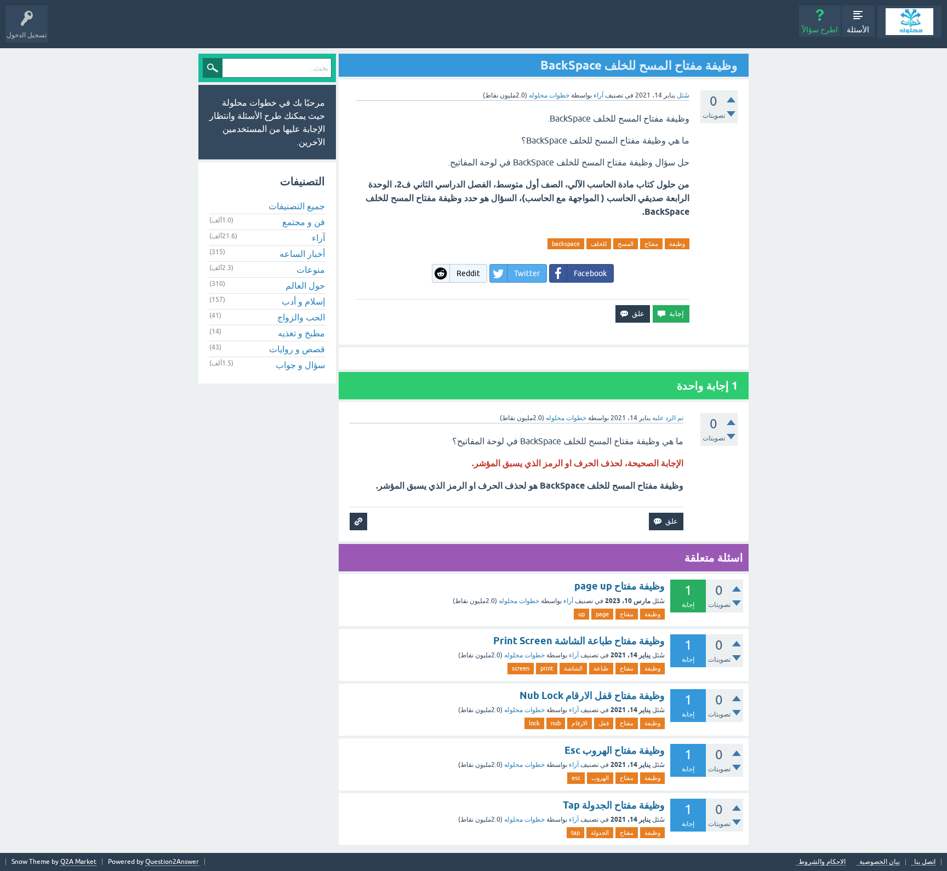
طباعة (601, 668)
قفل (603, 723)
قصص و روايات (297, 349)
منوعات (310, 269)
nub (556, 723)
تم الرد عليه (667, 418)
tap (575, 832)
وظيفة (677, 243)
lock (534, 723)
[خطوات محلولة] (909, 21)
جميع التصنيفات (297, 206)
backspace (566, 243)
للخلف (599, 243)
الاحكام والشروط (822, 862)
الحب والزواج (301, 317)
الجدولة (600, 832)
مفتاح (651, 243)
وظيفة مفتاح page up (619, 586)
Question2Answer (172, 862)
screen (520, 668)
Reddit (468, 273)
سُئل (683, 95)
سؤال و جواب (300, 365)
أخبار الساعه (302, 254)
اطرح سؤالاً (820, 29)
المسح (626, 243)
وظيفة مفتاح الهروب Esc (614, 750)
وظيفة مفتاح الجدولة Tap (614, 805)
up (581, 614)
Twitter (527, 273)
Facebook (590, 273)
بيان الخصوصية (879, 862)
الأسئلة (858, 29)
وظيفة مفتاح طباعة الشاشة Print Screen (579, 640)
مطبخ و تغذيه (301, 333)
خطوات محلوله (519, 601)
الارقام (579, 723)
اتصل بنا (924, 862)
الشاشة (573, 668)
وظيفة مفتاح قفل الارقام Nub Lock (592, 695)
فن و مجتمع (303, 222)
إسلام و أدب (303, 301)
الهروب (600, 778)
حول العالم (305, 285)
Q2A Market (78, 862)
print (546, 668)
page (602, 614)
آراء (598, 95)
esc (576, 778)
